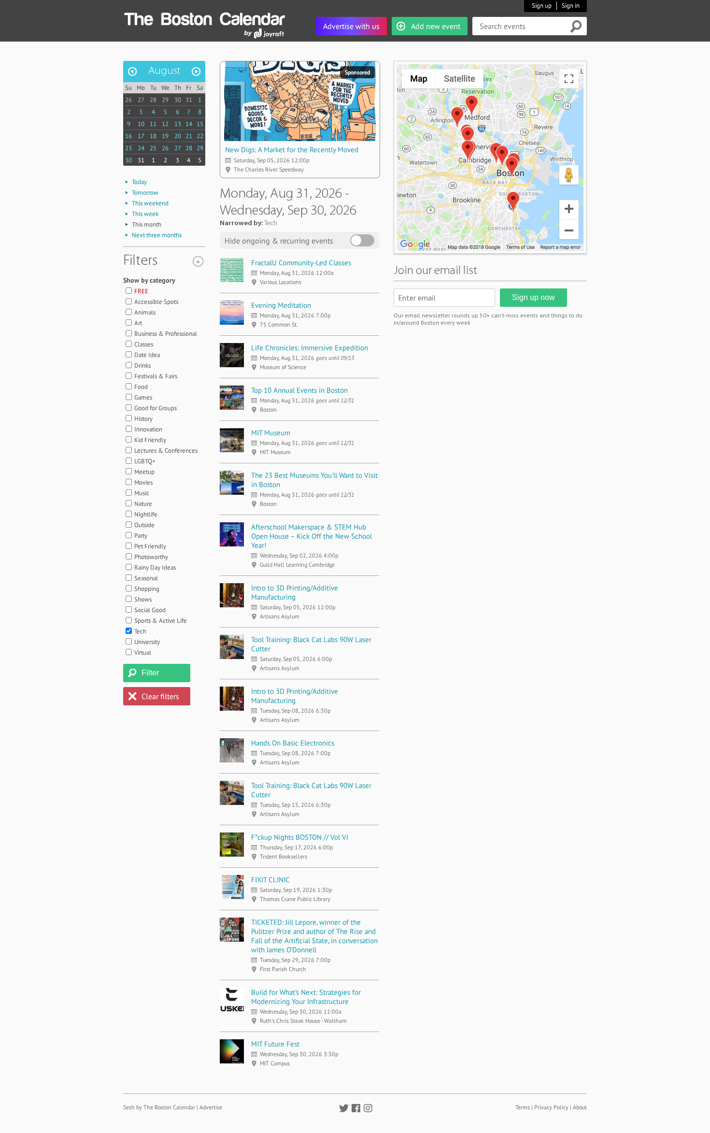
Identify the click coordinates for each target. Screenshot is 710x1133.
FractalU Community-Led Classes (301, 262)
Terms (522, 1107)
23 (128, 148)
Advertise (210, 1107)
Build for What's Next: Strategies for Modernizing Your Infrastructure (306, 997)
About (580, 1107)
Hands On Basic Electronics (292, 742)
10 (141, 124)
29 (165, 100)
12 (165, 124)
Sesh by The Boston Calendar (159, 1107)
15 (200, 124)
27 (141, 100)
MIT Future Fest (275, 1043)
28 (153, 100)
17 (141, 136)
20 (177, 136)
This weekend (150, 203)
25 (153, 148)
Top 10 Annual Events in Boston (299, 390)
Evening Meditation (281, 305)
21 (188, 136)
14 (188, 124)
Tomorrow (145, 192)
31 (188, 100)
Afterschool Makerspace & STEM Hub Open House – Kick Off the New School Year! (311, 536)
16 (128, 136)
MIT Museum (270, 432)
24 (141, 148)
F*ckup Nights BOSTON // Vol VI (299, 837)
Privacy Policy (551, 1107)
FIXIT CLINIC (270, 879)
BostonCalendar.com (204, 17)
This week (145, 214)
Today (139, 182)
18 (153, 136)
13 (177, 124)
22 (200, 136)
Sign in (571, 5)
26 (128, 100)
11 (153, 124)
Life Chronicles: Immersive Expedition (309, 347)
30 (177, 100)
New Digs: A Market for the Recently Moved (291, 149)
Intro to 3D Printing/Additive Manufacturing (294, 592)
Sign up (542, 5)
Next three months (157, 235)
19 (165, 136)
